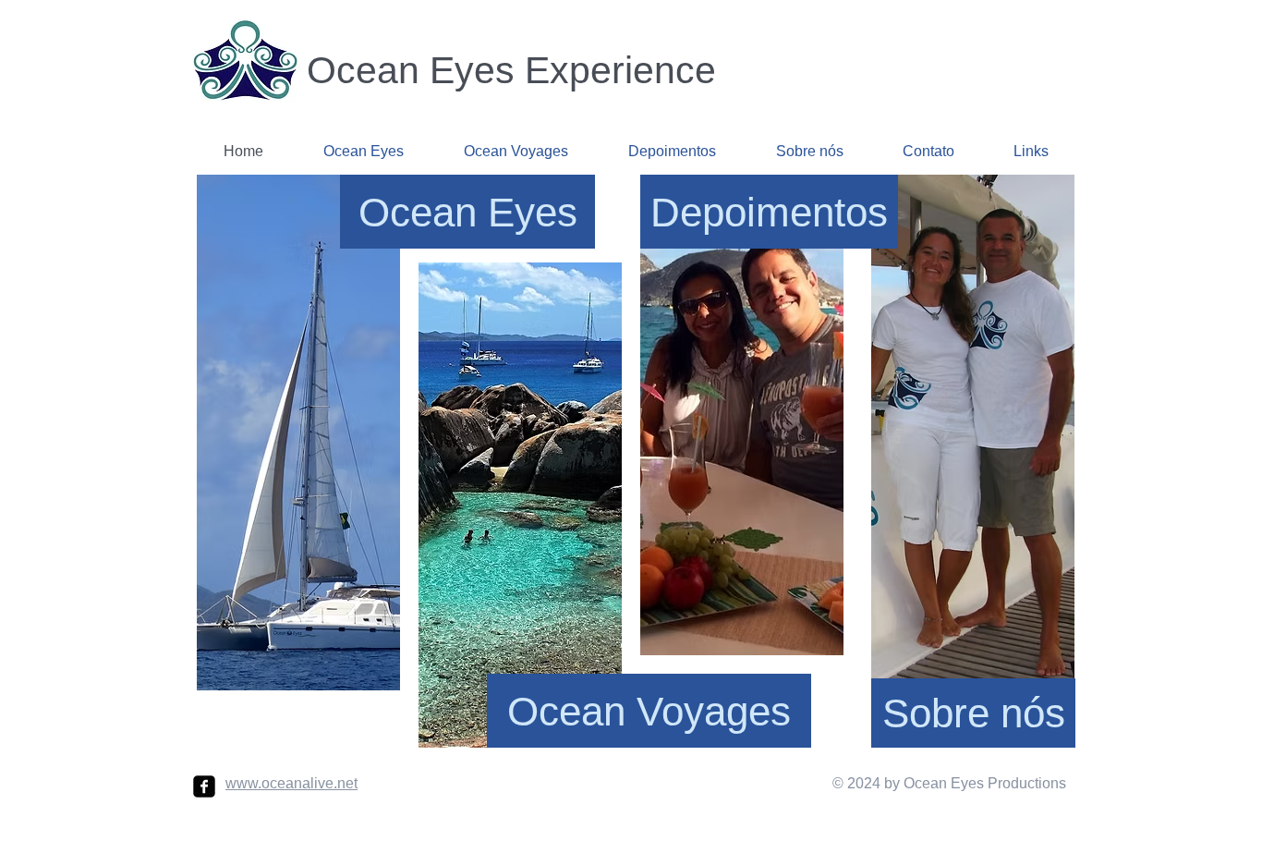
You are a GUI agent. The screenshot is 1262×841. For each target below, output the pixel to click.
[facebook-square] (204, 786)
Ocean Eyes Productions (983, 783)
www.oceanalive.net (291, 783)
